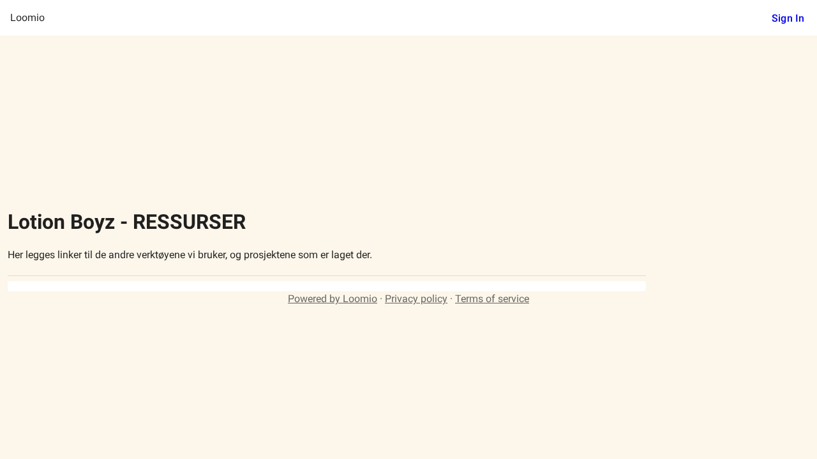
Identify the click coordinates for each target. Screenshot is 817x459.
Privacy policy (416, 299)
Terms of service (492, 299)
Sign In (788, 18)
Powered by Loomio (332, 299)
